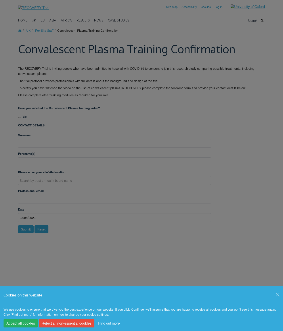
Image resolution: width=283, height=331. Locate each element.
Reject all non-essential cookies (67, 323)
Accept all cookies (20, 323)
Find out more (109, 323)
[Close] (277, 294)
